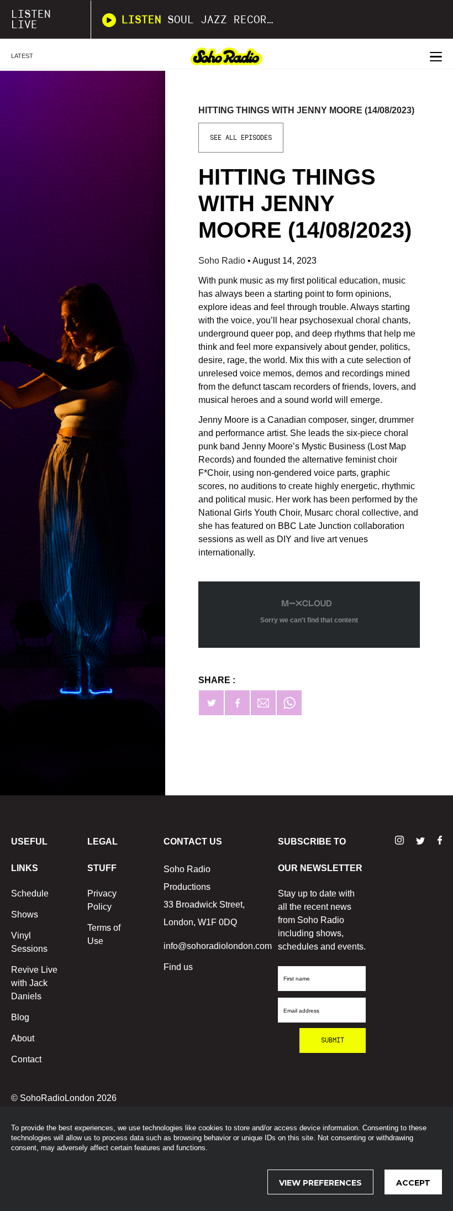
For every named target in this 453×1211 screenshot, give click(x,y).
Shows (24, 914)
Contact (26, 1059)
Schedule (30, 893)
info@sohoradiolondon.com (218, 946)
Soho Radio (222, 260)
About (22, 1038)
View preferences (320, 1183)
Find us (178, 967)
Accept (413, 1183)
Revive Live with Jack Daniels (34, 983)
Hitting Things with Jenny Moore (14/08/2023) (306, 110)
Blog (20, 1017)
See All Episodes (241, 137)
